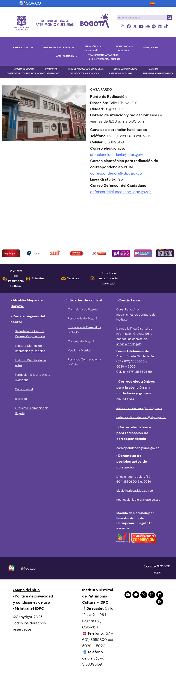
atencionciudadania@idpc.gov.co (118, 154)
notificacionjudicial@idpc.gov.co (138, 500)
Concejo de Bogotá (81, 341)
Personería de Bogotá (82, 318)
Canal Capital (24, 389)
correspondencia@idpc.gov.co (116, 173)
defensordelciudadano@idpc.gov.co (121, 191)
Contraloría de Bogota (82, 309)
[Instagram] (122, 26)
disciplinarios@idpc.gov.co (134, 490)
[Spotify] (154, 26)
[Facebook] (129, 26)
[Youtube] (141, 26)
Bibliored (21, 399)
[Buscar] (169, 17)
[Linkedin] (160, 26)
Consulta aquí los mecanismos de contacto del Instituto (136, 314)
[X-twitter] (135, 26)
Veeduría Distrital (79, 350)
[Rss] (159, 601)
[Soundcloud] (147, 26)
